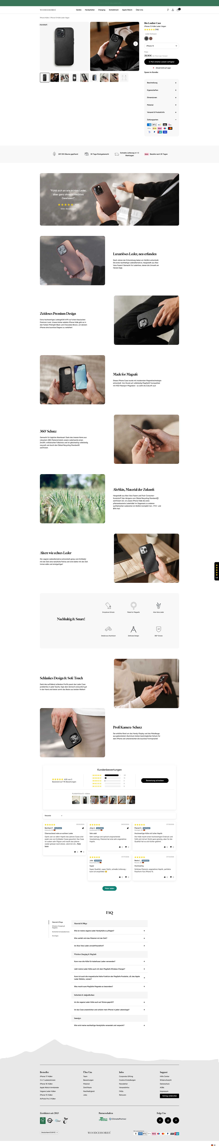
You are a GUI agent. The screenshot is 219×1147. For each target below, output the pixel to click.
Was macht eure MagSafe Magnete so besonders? (93, 986)
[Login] (173, 10)
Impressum (164, 1091)
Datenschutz (164, 1084)
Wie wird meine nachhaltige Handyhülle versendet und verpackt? (99, 1025)
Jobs (85, 1095)
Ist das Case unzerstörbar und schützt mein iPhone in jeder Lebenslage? (101, 1010)
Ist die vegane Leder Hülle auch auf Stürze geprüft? (94, 1002)
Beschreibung (152, 83)
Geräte (78, 10)
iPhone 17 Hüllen (46, 1076)
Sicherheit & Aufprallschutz (60, 932)
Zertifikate (87, 1087)
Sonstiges (55, 936)
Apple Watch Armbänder (49, 1087)
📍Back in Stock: (109, 3)
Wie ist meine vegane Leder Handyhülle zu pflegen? (94, 931)
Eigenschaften (152, 90)
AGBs (162, 1087)
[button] (149, 29)
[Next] (135, 43)
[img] (50, 825)
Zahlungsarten (152, 120)
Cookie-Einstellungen (127, 1080)
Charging (101, 10)
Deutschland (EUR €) (48, 1132)
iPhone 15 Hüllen (46, 1095)
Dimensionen (152, 97)
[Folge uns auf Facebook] (160, 1120)
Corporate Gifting (126, 1076)
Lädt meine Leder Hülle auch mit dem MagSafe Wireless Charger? (99, 969)
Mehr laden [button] (109, 888)
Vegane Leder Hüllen (48, 1091)
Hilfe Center (164, 1076)
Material (150, 105)
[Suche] (168, 10)
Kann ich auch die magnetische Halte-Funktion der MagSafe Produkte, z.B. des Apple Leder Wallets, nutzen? (107, 977)
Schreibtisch (114, 10)
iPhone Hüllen (44, 18)
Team (85, 1076)
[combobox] (213, 1145)
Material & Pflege (57, 922)
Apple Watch (127, 10)
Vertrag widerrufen (169, 1096)
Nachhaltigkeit (89, 1091)
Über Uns (139, 10)
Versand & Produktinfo (156, 112)
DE (214, 1145)
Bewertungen (88, 1080)
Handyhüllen (90, 10)
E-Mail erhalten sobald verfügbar (161, 62)
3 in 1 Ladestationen (47, 1080)
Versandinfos (124, 1087)
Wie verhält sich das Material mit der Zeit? (90, 938)
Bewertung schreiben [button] (155, 780)
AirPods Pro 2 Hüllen (48, 1099)
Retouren (122, 1095)
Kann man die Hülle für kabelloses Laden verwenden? (94, 961)
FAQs (121, 1091)
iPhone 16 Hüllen (46, 1084)
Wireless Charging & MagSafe (58, 927)
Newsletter (123, 1084)
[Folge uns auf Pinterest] (176, 1120)
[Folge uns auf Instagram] (168, 1120)
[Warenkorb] (178, 10)
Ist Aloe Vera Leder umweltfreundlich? (89, 946)
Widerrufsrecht (166, 1080)
